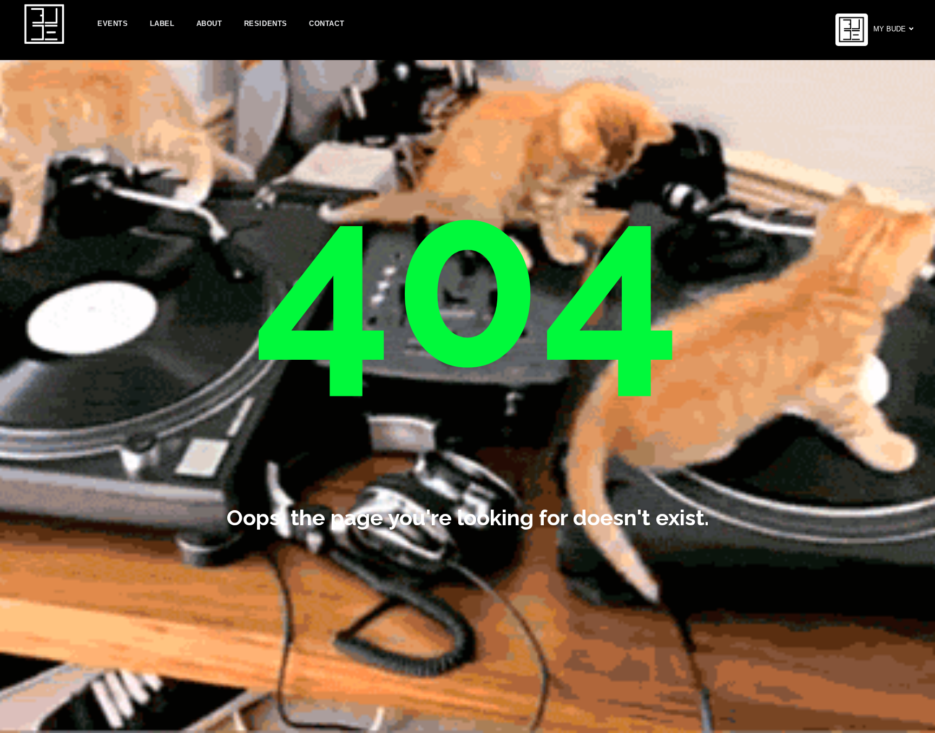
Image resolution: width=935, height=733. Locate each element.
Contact (326, 23)
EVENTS (112, 23)
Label (162, 23)
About (209, 23)
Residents (265, 23)
